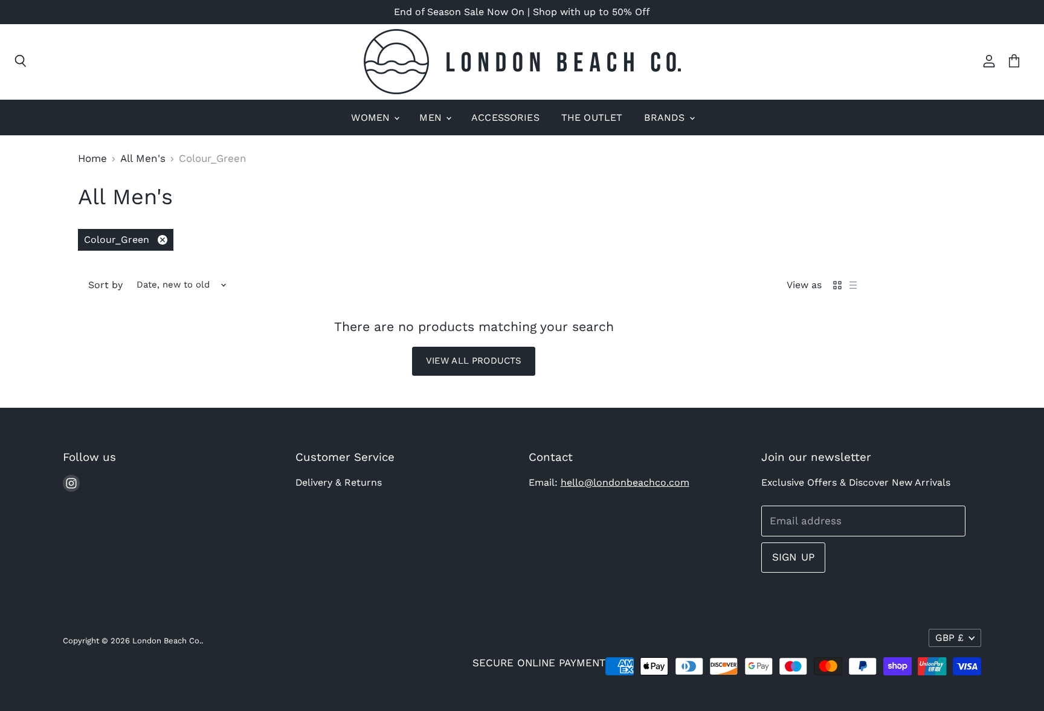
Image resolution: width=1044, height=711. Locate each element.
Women (372, 117)
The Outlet (592, 117)
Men (432, 117)
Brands (666, 117)
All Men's (143, 158)
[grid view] (837, 285)
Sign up (793, 557)
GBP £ (949, 637)
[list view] (853, 285)
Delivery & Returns (338, 482)
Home (92, 158)
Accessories (505, 117)
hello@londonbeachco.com (625, 482)
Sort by (105, 285)
